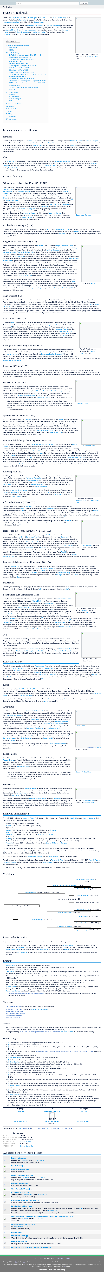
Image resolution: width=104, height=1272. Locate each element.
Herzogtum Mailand (23, 191)
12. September (15, 18)
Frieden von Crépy (64, 572)
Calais (91, 304)
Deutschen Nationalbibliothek (41, 1009)
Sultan (20, 607)
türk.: (13, 614)
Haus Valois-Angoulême (11, 22)
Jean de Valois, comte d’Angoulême (64, 885)
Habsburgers (36, 32)
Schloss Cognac (32, 18)
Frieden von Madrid (88, 446)
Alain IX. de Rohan (83, 895)
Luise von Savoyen (91, 141)
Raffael (66, 699)
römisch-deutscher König (68, 248)
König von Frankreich (53, 25)
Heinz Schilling (14, 1062)
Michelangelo (51, 699)
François (8, 830)
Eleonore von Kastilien (17, 464)
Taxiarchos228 (91, 747)
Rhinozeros (52, 675)
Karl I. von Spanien (52, 250)
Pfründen (62, 233)
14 (95, 570)
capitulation (6, 614)
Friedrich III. (20, 252)
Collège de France (88, 800)
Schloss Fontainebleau (83, 772)
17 (70, 620)
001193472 (54, 1128)
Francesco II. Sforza (48, 444)
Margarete (31, 143)
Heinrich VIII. (29, 252)
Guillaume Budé (88, 802)
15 (52, 609)
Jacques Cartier (81, 500)
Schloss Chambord (25, 276)
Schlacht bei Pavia (82, 403)
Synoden (77, 231)
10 (63, 353)
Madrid (61, 419)
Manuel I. (95, 675)
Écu (18, 577)
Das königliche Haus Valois (15, 1013)
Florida (5, 492)
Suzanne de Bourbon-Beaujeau (51, 354)
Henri (7, 832)
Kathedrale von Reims (34, 25)
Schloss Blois (80, 726)
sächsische (7, 252)
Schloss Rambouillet (59, 18)
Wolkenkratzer (27, 1195)
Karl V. (43, 32)
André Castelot (10, 965)
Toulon (43, 570)
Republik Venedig (56, 391)
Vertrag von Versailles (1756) (63, 288)
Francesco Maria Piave (13, 949)
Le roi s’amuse (68, 945)
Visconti (8, 196)
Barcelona (27, 419)
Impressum (43, 1270)
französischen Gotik (53, 728)
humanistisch (18, 670)
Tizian (87, 612)
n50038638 (40, 1128)
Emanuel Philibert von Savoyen (56, 843)
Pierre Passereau (47, 668)
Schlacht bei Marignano (84, 215)
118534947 (26, 1128)
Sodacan (25, 1160)
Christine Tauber (11, 987)
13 (20, 524)
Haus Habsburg (54, 856)
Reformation (30, 506)
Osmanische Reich (47, 269)
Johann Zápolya (37, 601)
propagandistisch (8, 622)
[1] (55, 1029)
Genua (40, 453)
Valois (30, 141)
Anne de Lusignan (83, 916)
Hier (24, 1262)
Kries (80, 1208)
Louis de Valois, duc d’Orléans (85, 879)
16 (42, 617)
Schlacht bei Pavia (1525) (26, 395)
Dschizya (11, 618)
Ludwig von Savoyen (83, 909)
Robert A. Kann (15, 1085)
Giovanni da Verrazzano (19, 490)
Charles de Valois (76, 141)
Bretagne (53, 830)
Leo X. (49, 229)
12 (23, 510)
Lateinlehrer (37, 672)
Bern (51, 204)
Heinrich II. (83, 1111)
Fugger (73, 281)
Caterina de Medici (32, 537)
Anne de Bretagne (14, 168)
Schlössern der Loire (33, 711)
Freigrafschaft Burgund (54, 325)
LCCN (34, 1128)
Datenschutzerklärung (57, 1270)
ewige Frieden (27, 217)
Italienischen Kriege (65, 331)
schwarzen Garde (29, 213)
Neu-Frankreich (41, 486)
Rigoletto (67, 949)
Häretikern (67, 521)
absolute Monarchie (11, 30)
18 (58, 624)
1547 (47, 18)
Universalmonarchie (22, 32)
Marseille (43, 548)
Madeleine (9, 834)
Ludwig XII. (11, 161)
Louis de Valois (38, 145)
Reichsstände (19, 256)
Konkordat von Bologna (61, 229)
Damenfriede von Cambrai (75, 457)
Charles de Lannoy (43, 397)
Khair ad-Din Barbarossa (43, 568)
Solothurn (65, 204)
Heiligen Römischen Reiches (53, 724)
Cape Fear (57, 494)
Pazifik (47, 492)
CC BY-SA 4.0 (43, 1195)
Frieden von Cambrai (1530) (45, 430)
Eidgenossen (7, 191)
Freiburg (56, 204)
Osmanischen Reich (64, 599)
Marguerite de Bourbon (64, 926)
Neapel (12, 455)
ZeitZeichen (69, 1032)
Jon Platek (25, 1177)
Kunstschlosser (21, 793)
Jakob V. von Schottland (45, 834)
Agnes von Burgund (82, 930)
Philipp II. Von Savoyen (64, 912)
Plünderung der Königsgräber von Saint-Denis (31, 651)
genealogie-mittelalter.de (14, 1011)
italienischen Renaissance (34, 728)
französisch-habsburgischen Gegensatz (32, 288)
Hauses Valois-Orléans (62, 161)
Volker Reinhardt (15, 1057)
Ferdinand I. (49, 603)
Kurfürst (13, 252)
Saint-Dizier (33, 572)
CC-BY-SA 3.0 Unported (63, 1258)
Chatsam (25, 1218)
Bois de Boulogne (25, 738)
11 (57, 477)
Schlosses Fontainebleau (57, 744)
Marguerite (9, 843)
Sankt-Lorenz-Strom (37, 484)
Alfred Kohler (10, 971)
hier (16, 1262)
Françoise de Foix (57, 860)
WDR (63, 1032)
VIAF (62, 1128)
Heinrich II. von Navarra (55, 143)
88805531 (68, 1128)
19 (48, 628)
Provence (29, 548)
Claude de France (50, 166)
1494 (22, 18)
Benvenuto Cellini (23, 766)
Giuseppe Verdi (43, 949)
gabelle (67, 589)
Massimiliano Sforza (20, 1121)
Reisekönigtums (8, 760)
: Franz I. (12, 1006)
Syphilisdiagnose (8, 851)
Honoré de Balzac (80, 851)
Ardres (76, 575)
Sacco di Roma (38, 451)
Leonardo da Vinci (26, 695)
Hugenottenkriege (30, 30)
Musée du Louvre (92, 56)
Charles (8, 839)
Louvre (46, 701)
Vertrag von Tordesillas (33, 478)
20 (42, 678)
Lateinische (57, 798)
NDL (48, 1128)
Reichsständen (60, 622)
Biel (10, 206)
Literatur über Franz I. (13, 1009)
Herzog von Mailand (52, 1121)
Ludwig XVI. (16, 795)
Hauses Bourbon (11, 354)
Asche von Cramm (54, 213)
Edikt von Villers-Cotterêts (38, 798)
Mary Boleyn (47, 862)
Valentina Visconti (83, 889)
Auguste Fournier (24, 851)
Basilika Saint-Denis (66, 649)
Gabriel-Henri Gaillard (13, 991)
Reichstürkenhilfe (32, 629)
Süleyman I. (84, 610)
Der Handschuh (22, 952)
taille (40, 589)
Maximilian (40, 245)
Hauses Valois (38, 22)
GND (19, 1128)
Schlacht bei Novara (12, 200)
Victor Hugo (22, 947)
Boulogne (59, 575)
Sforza (5, 198)
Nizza (53, 568)
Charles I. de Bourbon (83, 923)
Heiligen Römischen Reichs (64, 245)
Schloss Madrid (48, 738)
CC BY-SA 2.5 (52, 1210)
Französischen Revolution (63, 651)
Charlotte (9, 826)
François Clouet (87, 545)
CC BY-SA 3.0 (98, 747)
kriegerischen (8, 189)
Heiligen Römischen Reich (12, 360)
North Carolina (16, 496)
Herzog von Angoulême (18, 668)
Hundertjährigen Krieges (14, 715)
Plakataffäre (51, 508)
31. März (42, 18)
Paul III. (63, 552)
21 (43, 710)
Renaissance (7, 34)
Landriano (29, 457)
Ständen (45, 206)
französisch (23, 20)
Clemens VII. (40, 391)
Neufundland (7, 484)
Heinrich (20, 537)
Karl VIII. (22, 689)
